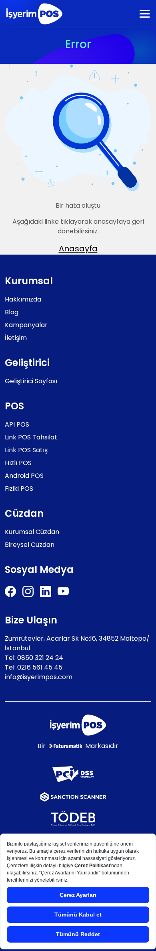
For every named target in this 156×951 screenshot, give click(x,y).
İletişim (16, 337)
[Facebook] (10, 591)
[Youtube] (63, 591)
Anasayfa (78, 248)
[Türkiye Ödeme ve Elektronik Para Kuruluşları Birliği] (73, 818)
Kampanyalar (26, 325)
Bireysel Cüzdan (29, 544)
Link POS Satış (26, 450)
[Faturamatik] (66, 746)
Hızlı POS (18, 462)
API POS (17, 424)
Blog (11, 312)
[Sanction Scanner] (73, 796)
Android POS (24, 475)
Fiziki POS (19, 488)
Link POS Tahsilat (31, 437)
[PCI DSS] (73, 773)
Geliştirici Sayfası (31, 381)
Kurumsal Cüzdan (32, 531)
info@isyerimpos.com (38, 677)
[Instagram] (28, 591)
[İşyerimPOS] (34, 13)
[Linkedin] (45, 591)
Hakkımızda (23, 299)
